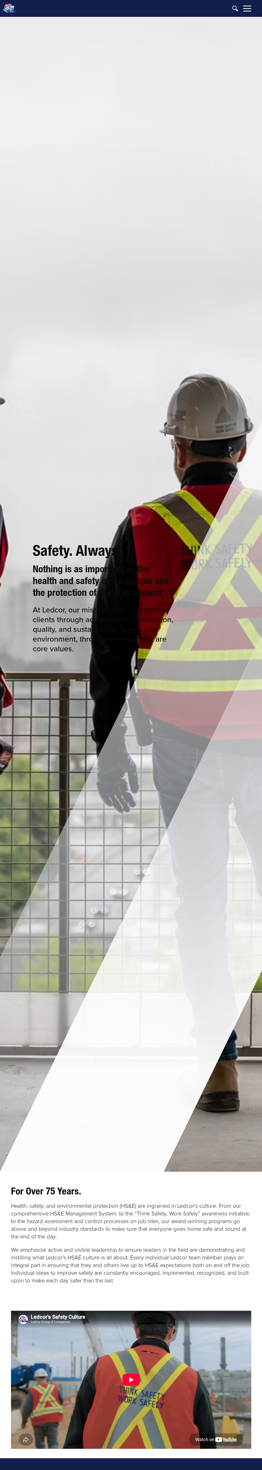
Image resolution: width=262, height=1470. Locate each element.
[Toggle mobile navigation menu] (247, 9)
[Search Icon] (235, 9)
